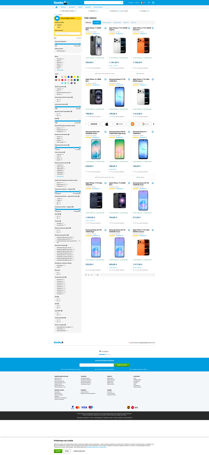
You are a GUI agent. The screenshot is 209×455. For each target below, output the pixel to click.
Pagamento (57, 392)
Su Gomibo (109, 392)
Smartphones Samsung (86, 379)
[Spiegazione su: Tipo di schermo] (64, 152)
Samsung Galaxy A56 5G (60, 382)
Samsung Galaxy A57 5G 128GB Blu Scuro (141, 184)
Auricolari (135, 382)
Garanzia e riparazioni (59, 399)
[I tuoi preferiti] (149, 3)
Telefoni (83, 376)
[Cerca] (122, 2)
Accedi (137, 2)
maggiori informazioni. (122, 415)
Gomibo (109, 390)
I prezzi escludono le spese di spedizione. (123, 413)
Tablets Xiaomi (110, 381)
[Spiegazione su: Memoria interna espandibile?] (71, 111)
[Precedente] (86, 124)
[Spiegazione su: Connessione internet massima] (72, 97)
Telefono (63, 7)
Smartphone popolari (61, 376)
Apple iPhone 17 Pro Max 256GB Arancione (141, 231)
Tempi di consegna (59, 394)
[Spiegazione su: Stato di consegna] (65, 324)
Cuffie (134, 384)
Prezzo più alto (117, 22)
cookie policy (103, 447)
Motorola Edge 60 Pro (59, 385)
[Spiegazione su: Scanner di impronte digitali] (70, 228)
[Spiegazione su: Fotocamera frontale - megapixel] (73, 207)
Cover (134, 378)
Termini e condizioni (118, 417)
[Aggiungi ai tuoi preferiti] (105, 28)
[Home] (56, 7)
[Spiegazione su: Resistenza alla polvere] (68, 235)
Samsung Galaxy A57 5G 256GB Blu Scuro (117, 231)
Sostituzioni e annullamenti (61, 397)
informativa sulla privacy (92, 447)
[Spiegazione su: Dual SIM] (60, 214)
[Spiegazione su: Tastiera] (60, 221)
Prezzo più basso (106, 22)
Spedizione (57, 396)
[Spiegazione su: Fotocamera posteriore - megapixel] (74, 189)
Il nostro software (111, 393)
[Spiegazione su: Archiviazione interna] (67, 104)
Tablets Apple (110, 378)
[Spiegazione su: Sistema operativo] (65, 86)
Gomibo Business (84, 392)
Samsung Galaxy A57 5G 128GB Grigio (94, 231)
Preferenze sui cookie (108, 417)
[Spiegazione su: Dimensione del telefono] (68, 134)
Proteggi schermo (137, 379)
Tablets (80, 7)
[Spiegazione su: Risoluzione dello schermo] (69, 162)
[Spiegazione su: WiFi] (58, 303)
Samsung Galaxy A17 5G (60, 387)
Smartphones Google (85, 384)
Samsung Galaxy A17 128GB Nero (140, 132)
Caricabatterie (136, 381)
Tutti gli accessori (137, 387)
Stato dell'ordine (58, 393)
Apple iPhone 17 (58, 378)
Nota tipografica (98, 417)
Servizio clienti (98, 7)
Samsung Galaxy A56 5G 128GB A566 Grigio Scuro (117, 132)
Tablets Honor (110, 382)
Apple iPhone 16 (58, 379)
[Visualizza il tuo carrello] (153, 3)
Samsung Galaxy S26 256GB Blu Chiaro (92, 132)
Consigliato (97, 22)
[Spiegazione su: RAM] (58, 118)
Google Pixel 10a (58, 384)
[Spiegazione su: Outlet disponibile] (65, 317)
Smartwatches (136, 385)
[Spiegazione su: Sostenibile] (61, 310)
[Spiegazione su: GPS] (58, 296)
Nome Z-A (133, 22)
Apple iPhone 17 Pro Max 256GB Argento (141, 80)
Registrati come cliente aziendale (88, 393)
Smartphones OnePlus (86, 381)
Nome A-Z (126, 22)
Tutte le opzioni (60, 70)
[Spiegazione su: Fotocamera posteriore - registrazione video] (78, 196)
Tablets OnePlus (110, 384)
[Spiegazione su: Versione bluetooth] (65, 277)
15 (97, 274)
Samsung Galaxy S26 (59, 381)
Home (55, 14)
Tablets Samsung (111, 379)
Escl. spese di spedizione (95, 68)
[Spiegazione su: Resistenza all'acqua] (66, 245)
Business (88, 7)
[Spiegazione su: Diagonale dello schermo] (68, 145)
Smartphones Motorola (86, 382)
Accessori (72, 7)
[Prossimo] (153, 124)
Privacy (91, 417)
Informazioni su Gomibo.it (83, 417)
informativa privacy (111, 394)
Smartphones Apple (85, 378)
